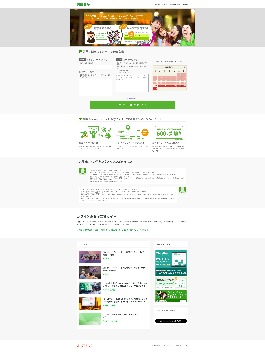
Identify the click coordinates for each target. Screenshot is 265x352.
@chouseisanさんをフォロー (172, 321)
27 (170, 86)
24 (156, 86)
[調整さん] (89, 4)
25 (161, 86)
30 (185, 86)
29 (180, 86)
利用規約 (129, 99)
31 (156, 89)
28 (175, 86)
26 (166, 86)
